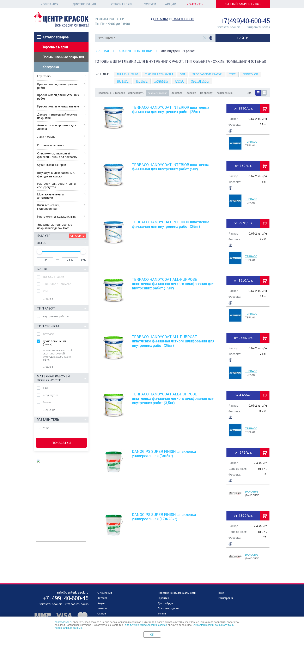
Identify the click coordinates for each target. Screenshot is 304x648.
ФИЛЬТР (43, 236)
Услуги (150, 4)
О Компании (104, 592)
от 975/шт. (243, 452)
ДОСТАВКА (159, 19)
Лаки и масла (46, 137)
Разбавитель (48, 420)
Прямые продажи (168, 608)
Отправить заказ (258, 27)
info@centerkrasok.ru (256, 14)
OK (152, 634)
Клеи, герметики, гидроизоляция (48, 207)
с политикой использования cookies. (146, 625)
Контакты (195, 4)
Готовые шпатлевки (50, 145)
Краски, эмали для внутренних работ (58, 96)
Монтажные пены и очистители (50, 196)
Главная (102, 51)
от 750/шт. (243, 166)
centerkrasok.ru (63, 622)
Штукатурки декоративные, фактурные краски (56, 174)
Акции (170, 4)
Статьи (101, 613)
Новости (102, 608)
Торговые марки (55, 47)
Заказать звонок (228, 27)
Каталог (102, 598)
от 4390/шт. (243, 516)
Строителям (121, 4)
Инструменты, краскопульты (57, 216)
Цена (41, 243)
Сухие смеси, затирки (51, 165)
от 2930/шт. (243, 108)
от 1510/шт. (243, 280)
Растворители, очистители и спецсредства (56, 185)
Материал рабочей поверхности (53, 378)
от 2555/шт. (243, 338)
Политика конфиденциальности (177, 592)
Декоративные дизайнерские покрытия (57, 116)
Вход (221, 592)
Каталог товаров (55, 37)
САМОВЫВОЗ (183, 19)
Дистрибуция (84, 4)
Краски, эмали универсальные (58, 106)
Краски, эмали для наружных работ (57, 86)
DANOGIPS (251, 491)
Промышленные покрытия (63, 57)
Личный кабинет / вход (244, 4)
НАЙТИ (243, 37)
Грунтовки (44, 76)
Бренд (42, 269)
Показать (61, 443)
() (66, 598)
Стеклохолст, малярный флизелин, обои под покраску (57, 155)
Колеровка (50, 67)
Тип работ (46, 308)
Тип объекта (48, 326)
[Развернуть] (182, 83)
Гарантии (163, 598)
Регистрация (225, 598)
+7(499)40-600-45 (245, 20)
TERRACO (251, 141)
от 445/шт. (243, 395)
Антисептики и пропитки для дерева (56, 127)
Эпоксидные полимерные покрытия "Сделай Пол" (54, 226)
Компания (49, 4)
